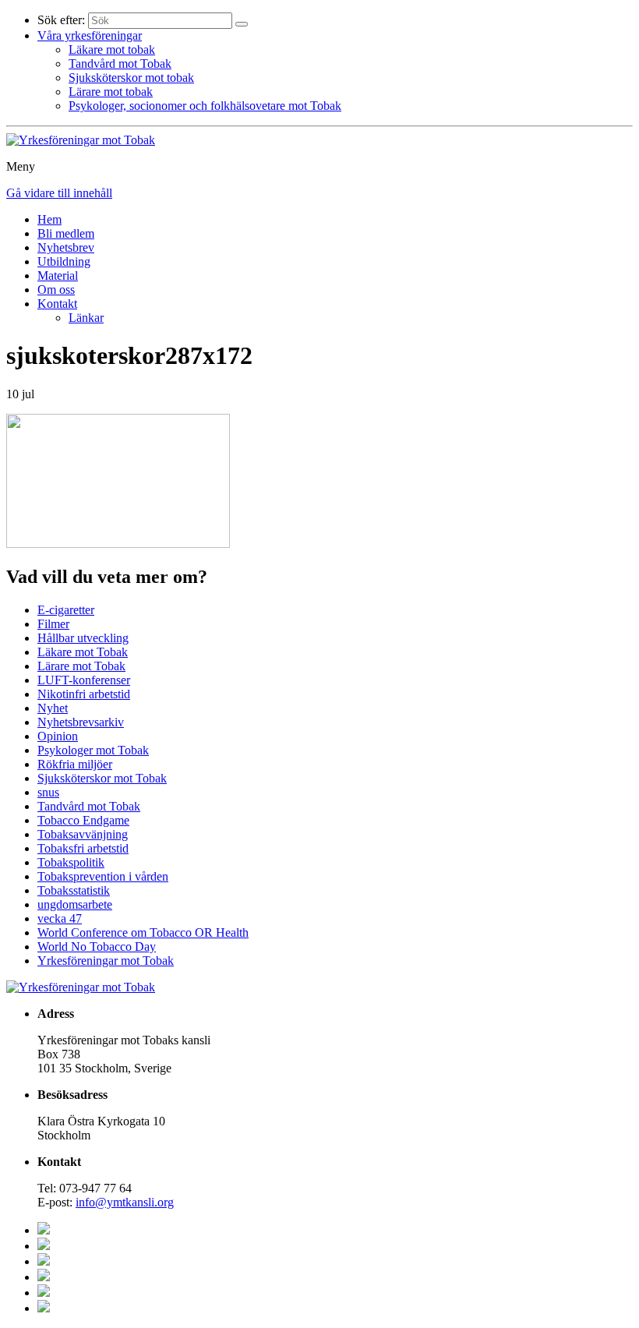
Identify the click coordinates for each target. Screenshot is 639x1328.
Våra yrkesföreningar (89, 35)
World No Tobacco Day (96, 946)
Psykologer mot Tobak (93, 750)
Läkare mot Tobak (82, 652)
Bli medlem (65, 233)
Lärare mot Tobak (81, 666)
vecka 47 (59, 918)
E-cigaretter (65, 609)
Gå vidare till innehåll (59, 193)
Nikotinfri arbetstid (83, 694)
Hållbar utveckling (83, 638)
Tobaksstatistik (73, 890)
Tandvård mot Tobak (120, 63)
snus (48, 792)
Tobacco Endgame (83, 820)
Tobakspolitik (70, 862)
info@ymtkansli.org (125, 1202)
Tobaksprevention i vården (102, 876)
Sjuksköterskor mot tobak (131, 77)
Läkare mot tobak (112, 49)
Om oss (56, 289)
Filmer (53, 623)
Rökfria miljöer (74, 764)
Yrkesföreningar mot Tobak (105, 960)
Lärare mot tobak (111, 91)
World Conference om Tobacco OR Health (143, 932)
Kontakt (57, 303)
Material (57, 275)
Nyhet (52, 708)
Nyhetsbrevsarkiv (80, 722)
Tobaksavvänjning (82, 834)
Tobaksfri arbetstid (83, 848)
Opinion (57, 736)
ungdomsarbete (74, 904)
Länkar (86, 317)
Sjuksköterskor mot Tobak (102, 778)
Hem (49, 219)
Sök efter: (61, 19)
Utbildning (63, 261)
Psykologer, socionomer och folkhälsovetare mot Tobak (205, 105)
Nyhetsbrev (65, 247)
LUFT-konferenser (83, 680)
